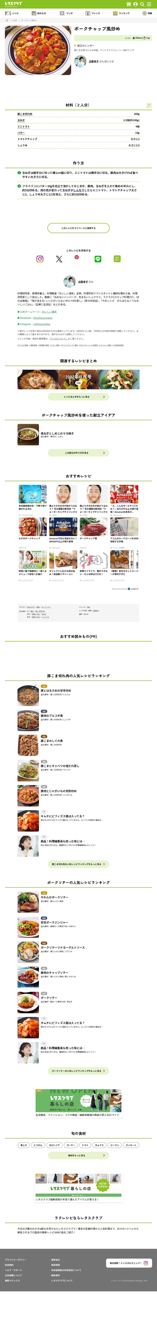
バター (21, 132)
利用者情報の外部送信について (66, 1270)
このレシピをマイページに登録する (78, 228)
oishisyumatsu (42, 324)
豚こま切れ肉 (24, 114)
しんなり (78, 190)
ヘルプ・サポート (13, 1270)
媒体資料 (55, 1275)
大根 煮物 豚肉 (119, 345)
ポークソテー (46, 607)
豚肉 (38, 607)
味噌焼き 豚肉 (44, 345)
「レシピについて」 (59, 338)
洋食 (88, 607)
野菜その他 (36, 614)
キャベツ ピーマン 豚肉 (70, 345)
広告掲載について (13, 1275)
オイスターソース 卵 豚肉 (89, 345)
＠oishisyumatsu (42, 318)
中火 (57, 186)
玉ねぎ (21, 120)
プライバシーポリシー (15, 1259)
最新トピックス (12, 1280)
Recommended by (119, 588)
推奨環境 (55, 1264)
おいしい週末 (49, 312)
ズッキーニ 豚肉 (105, 345)
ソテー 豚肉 (55, 345)
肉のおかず (31, 607)
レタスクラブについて (62, 1280)
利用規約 (9, 1264)
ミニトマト (23, 126)
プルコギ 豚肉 (23, 345)
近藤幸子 (94, 61)
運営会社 (55, 1259)
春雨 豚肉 (34, 345)
